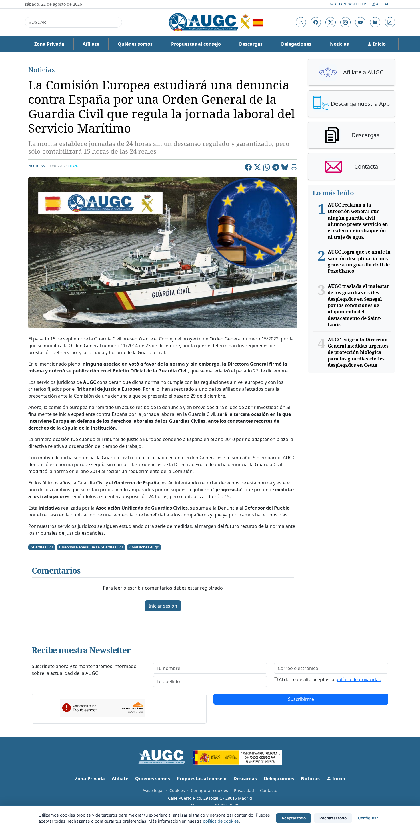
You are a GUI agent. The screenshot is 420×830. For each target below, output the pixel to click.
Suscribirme (301, 699)
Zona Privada (49, 44)
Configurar (368, 818)
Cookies (177, 790)
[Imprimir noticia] (294, 168)
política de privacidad (358, 679)
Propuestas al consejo (196, 44)
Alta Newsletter (350, 4)
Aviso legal (153, 790)
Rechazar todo (333, 818)
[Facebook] (248, 168)
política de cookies (221, 821)
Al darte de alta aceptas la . (331, 679)
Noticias (339, 44)
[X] (257, 168)
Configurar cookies (209, 790)
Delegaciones (296, 44)
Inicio (379, 44)
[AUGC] (165, 756)
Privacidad (244, 790)
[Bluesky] (284, 168)
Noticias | (38, 165)
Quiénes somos (135, 44)
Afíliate (383, 4)
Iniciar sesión (163, 606)
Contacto (268, 790)
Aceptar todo (293, 818)
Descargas (251, 44)
